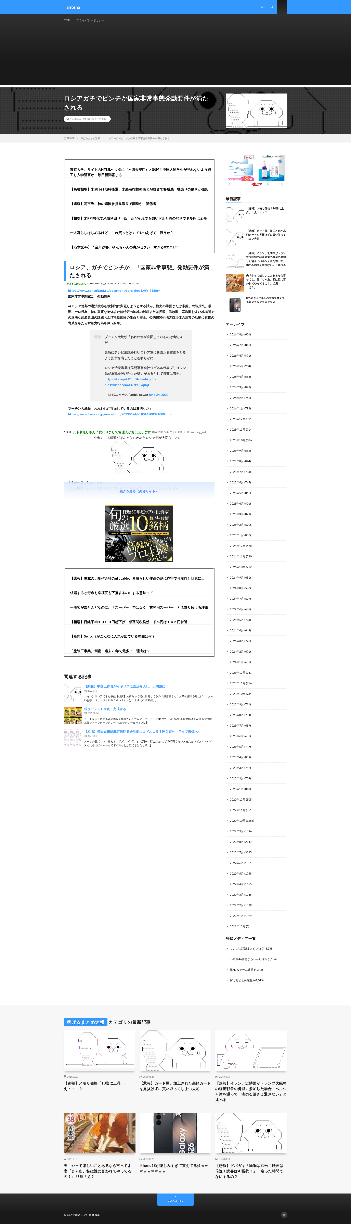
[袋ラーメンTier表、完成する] (73, 715)
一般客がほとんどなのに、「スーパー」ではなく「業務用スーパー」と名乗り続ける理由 (139, 607)
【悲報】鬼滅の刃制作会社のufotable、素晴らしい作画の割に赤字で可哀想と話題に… (137, 578)
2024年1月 (237, 662)
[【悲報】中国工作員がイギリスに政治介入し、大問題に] (73, 693)
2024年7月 (237, 598)
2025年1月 (237, 535)
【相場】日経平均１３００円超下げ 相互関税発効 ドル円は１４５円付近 (128, 622)
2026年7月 (237, 345)
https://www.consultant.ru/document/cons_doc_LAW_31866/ (114, 290)
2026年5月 (237, 366)
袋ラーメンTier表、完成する (105, 709)
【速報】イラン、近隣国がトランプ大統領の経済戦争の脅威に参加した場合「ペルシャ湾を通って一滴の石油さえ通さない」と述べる (251, 1091)
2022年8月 (237, 841)
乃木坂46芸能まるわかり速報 (248, 959)
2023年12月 (237, 672)
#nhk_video (149, 379)
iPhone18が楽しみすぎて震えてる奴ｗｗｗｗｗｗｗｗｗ (174, 1168)
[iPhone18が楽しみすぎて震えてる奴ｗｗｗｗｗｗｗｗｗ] (235, 305)
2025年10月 (237, 440)
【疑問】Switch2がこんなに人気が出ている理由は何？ (112, 636)
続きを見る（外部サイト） (139, 491)
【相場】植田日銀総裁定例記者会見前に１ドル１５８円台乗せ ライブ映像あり (142, 731)
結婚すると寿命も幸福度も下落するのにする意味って (111, 593)
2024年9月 (237, 577)
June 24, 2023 (158, 394)
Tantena (94, 1214)
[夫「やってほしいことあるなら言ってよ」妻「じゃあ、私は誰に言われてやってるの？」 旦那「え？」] (235, 283)
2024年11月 (237, 556)
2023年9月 (237, 704)
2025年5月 (237, 493)
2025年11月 (237, 429)
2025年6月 (237, 482)
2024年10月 (237, 567)
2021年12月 (237, 926)
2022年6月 (237, 863)
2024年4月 (237, 630)
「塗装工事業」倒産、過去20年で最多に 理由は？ (110, 651)
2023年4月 (237, 757)
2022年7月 (237, 852)
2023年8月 (237, 715)
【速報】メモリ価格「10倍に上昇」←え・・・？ (96, 1086)
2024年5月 (237, 619)
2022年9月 (237, 831)
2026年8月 (237, 334)
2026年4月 (237, 376)
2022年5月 (237, 873)
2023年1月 (237, 789)
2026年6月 (237, 355)
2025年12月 (237, 419)
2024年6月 (237, 609)
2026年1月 (237, 408)
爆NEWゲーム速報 (242, 969)
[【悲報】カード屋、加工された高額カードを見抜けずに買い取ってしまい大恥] (235, 238)
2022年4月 (237, 884)
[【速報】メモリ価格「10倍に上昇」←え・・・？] (235, 216)
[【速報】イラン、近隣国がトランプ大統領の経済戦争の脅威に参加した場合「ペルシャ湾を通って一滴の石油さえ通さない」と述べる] (235, 260)
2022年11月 (237, 810)
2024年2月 (237, 651)
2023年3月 (237, 767)
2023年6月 (237, 736)
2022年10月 (237, 820)
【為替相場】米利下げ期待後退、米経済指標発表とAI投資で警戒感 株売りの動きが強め (139, 189)
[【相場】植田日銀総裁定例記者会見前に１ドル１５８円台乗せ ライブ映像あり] (73, 738)
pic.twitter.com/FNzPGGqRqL (127, 385)
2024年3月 (237, 641)
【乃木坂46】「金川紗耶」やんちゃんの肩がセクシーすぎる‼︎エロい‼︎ (124, 247)
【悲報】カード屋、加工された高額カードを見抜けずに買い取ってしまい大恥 (266, 234)
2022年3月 (237, 894)
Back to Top (175, 1200)
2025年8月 (237, 461)
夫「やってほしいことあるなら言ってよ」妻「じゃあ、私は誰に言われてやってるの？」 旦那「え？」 (99, 1171)
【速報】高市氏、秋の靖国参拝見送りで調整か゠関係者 (113, 203)
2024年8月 (237, 588)
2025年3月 (237, 514)
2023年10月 (237, 693)
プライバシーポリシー (90, 20)
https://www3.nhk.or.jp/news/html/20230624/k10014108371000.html (120, 414)
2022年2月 (237, 905)
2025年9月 (237, 450)
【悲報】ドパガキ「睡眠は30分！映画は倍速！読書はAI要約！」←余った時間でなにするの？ (249, 1171)
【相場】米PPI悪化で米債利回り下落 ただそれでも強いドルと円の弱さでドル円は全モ (138, 218)
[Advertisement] (175, 56)
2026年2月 (237, 397)
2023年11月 (237, 683)
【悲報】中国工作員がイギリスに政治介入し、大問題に (124, 686)
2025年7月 (237, 471)
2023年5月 (237, 746)
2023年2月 (237, 778)
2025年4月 (237, 503)
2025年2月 (237, 524)
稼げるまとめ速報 (96, 119)
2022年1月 (237, 915)
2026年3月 (237, 387)
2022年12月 (237, 799)
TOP (67, 20)
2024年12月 (237, 545)
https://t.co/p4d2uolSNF (123, 379)
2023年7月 (237, 725)
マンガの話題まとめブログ (247, 948)
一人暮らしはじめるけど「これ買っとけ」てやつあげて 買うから (122, 233)
